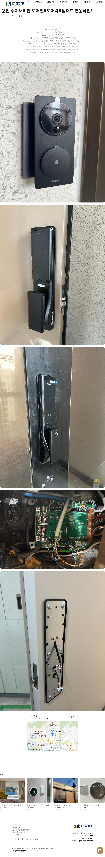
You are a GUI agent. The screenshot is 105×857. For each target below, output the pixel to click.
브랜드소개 (38, 2)
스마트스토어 (24, 839)
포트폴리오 (50, 2)
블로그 (32, 839)
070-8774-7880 (87, 836)
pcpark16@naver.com (85, 841)
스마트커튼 (99, 2)
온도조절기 (87, 2)
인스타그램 (15, 839)
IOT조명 (75, 2)
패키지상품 (63, 2)
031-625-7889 (87, 838)
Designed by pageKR (19, 851)
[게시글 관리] (2, 764)
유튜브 (37, 839)
